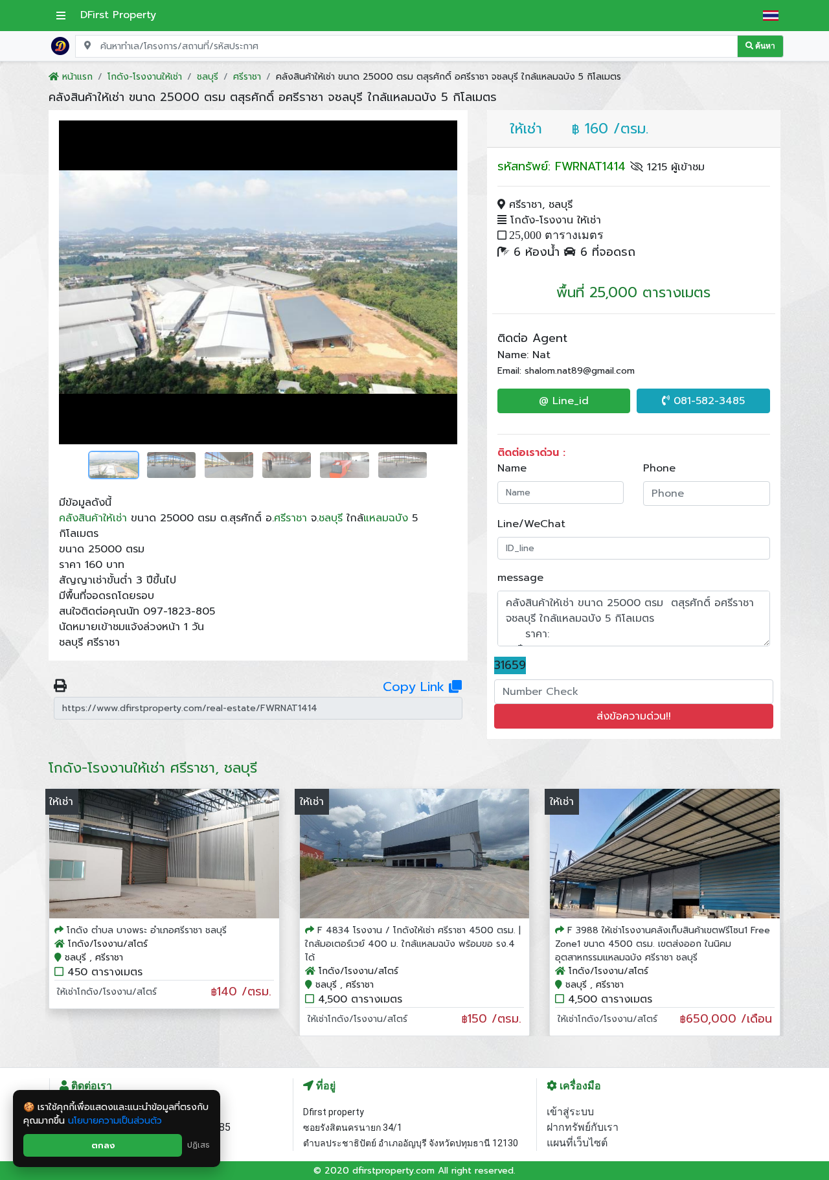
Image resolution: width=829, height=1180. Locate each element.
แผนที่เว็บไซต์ (577, 1143)
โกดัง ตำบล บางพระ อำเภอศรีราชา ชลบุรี (147, 930)
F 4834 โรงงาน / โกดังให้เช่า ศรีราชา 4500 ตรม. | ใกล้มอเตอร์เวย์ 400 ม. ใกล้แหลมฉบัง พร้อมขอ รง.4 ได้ (413, 944)
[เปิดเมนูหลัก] (60, 15)
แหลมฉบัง (385, 518)
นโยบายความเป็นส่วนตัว (115, 1121)
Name (512, 468)
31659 (510, 665)
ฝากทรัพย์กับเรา (583, 1127)
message (520, 577)
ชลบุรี (331, 518)
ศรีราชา (290, 518)
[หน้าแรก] (60, 45)
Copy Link (416, 686)
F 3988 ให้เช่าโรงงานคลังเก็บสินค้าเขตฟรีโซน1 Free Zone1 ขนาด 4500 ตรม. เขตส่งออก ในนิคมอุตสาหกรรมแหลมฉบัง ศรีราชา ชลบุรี (662, 944)
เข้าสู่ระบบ (570, 1112)
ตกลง (103, 1145)
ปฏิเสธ (198, 1145)
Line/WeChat (531, 524)
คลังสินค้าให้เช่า (93, 518)
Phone (659, 468)
